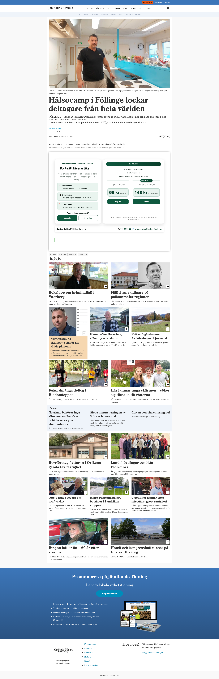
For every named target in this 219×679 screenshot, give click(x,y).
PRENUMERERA (147, 2)
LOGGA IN (167, 2)
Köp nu (118, 202)
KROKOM (85, 14)
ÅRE (79, 14)
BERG (120, 14)
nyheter (83, 254)
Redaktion (88, 652)
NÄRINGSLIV (100, 8)
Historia (87, 657)
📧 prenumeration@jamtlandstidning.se (147, 229)
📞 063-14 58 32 (124, 229)
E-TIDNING (146, 8)
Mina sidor (88, 218)
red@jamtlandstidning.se (152, 652)
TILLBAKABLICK (136, 8)
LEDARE (117, 8)
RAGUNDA (138, 14)
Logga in (67, 218)
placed (72, 254)
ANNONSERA (158, 2)
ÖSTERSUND (104, 14)
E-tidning (88, 648)
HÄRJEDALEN (129, 14)
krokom (62, 254)
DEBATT (125, 8)
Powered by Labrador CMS (109, 675)
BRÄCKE (113, 14)
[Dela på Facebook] (161, 136)
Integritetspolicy (91, 665)
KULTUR (109, 8)
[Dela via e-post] (168, 136)
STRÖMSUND (94, 14)
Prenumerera (90, 644)
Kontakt (87, 661)
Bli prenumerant (109, 593)
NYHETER (90, 8)
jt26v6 (53, 254)
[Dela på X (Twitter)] (164, 136)
